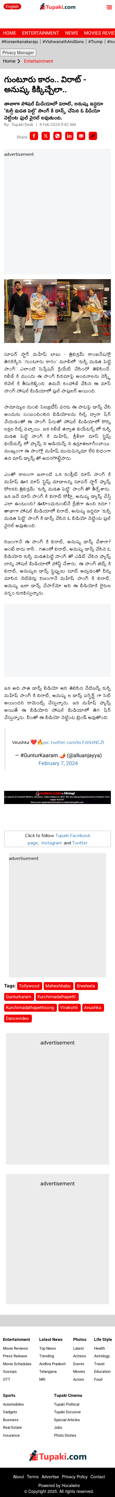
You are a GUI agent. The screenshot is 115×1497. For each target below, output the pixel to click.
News (71, 33)
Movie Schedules (17, 1364)
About (18, 1476)
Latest (78, 1348)
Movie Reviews (15, 1348)
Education (102, 1371)
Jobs (58, 1427)
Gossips (10, 1371)
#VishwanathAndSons (63, 41)
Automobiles (13, 1404)
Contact (98, 1476)
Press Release (15, 1356)
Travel (99, 1364)
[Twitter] (45, 136)
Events (78, 1364)
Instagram (51, 842)
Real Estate (12, 1427)
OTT (6, 1379)
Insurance (11, 1435)
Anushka (93, 1007)
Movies (79, 1371)
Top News (47, 1348)
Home (9, 33)
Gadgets (10, 1412)
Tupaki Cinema (68, 1395)
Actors (78, 1379)
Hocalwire (71, 1485)
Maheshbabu (58, 986)
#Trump (95, 41)
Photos (79, 1339)
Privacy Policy (75, 1476)
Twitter (80, 842)
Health (99, 1348)
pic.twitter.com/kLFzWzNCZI (73, 742)
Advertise (50, 1476)
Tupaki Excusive (67, 1412)
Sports (9, 1395)
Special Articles (67, 1420)
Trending (46, 1356)
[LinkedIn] (69, 136)
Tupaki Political (66, 1404)
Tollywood (29, 986)
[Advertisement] (57, 216)
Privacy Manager (18, 52)
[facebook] (33, 136)
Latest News (51, 1339)
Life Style (103, 1339)
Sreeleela (86, 986)
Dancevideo (18, 1018)
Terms (33, 1476)
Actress (79, 1356)
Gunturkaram (19, 996)
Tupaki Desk (23, 124)
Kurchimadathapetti (57, 996)
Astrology (102, 1356)
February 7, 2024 (58, 763)
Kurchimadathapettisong (30, 1007)
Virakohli (69, 1007)
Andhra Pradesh (52, 1364)
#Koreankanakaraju (19, 41)
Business (11, 1420)
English (12, 6)
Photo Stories (65, 1435)
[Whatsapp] (57, 136)
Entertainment (40, 33)
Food (98, 1379)
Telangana (48, 1371)
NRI (42, 1379)
